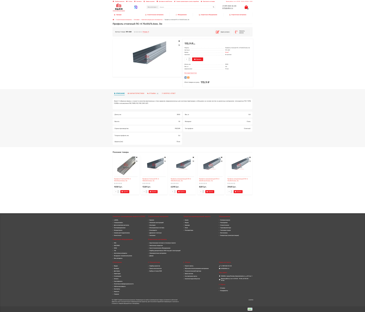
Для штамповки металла (121, 225)
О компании (117, 276)
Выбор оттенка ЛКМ (155, 271)
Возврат (116, 268)
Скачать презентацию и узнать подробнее (187, 1)
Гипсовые (136, 19)
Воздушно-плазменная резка (123, 255)
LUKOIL (116, 220)
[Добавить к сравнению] (179, 45)
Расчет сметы (189, 266)
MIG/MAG (117, 245)
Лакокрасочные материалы (157, 253)
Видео (116, 266)
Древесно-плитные (155, 233)
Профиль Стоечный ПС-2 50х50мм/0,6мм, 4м (122, 180)
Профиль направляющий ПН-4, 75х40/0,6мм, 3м (237, 180)
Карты (222, 284)
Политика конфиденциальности (124, 284)
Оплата (116, 278)
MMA (115, 248)
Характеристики (137, 93)
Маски (187, 222)
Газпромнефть (118, 222)
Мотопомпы (224, 233)
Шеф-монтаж (189, 273)
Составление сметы (191, 276)
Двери (151, 255)
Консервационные (119, 227)
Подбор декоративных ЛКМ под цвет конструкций (164, 250)
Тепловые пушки (225, 230)
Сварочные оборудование (209, 14)
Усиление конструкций (156, 222)
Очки (186, 227)
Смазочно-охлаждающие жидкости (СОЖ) (129, 216)
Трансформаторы (225, 227)
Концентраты (118, 230)
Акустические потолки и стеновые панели (162, 243)
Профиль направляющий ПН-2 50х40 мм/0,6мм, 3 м (209, 180)
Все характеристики (190, 73)
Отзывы (153, 93)
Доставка (117, 271)
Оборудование (182, 14)
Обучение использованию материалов (197, 268)
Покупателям (155, 262)
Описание (120, 93)
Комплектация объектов (192, 278)
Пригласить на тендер (209, 1)
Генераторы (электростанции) (229, 235)
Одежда (187, 225)
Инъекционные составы (156, 227)
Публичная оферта (119, 286)
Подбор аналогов (119, 1)
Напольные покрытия (156, 245)
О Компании (117, 262)
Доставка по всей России (165, 1)
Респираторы (189, 230)
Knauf (227, 52)
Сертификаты (118, 281)
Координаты (224, 290)
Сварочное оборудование (123, 239)
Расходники (224, 222)
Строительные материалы (155, 14)
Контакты (139, 1)
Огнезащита (153, 230)
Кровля (151, 220)
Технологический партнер (193, 271)
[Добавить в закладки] (179, 41)
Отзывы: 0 (146, 32)
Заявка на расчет (150, 1)
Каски (186, 220)
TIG (115, 250)
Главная (116, 294)
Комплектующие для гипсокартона (152, 19)
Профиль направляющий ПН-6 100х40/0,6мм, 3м (181, 180)
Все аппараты (118, 258)
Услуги (187, 262)
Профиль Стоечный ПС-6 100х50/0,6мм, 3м (150, 180)
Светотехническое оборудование (159, 248)
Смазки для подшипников (122, 233)
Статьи (130, 1)
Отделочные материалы (238, 14)
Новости (116, 291)
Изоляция (152, 225)
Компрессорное (225, 220)
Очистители (117, 235)
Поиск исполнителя (155, 268)
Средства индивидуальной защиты (197, 216)
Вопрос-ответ (169, 93)
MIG (115, 243)
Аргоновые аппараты (120, 253)
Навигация (117, 273)
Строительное (224, 225)
